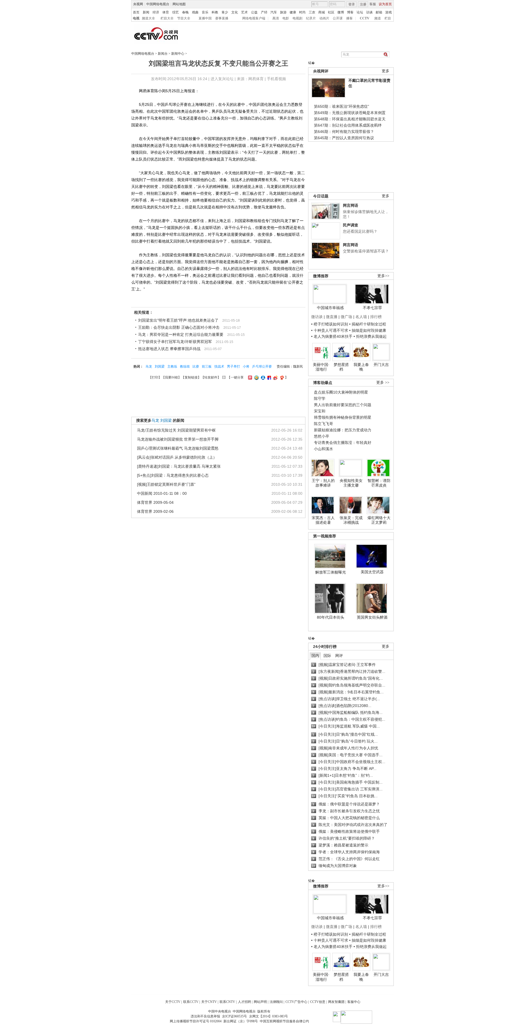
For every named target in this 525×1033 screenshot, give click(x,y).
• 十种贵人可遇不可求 (330, 330)
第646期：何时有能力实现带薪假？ (344, 131)
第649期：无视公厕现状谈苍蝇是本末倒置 (350, 112)
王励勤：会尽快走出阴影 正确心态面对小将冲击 (179, 327)
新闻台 (163, 54)
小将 (246, 366)
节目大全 (183, 18)
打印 (155, 377)
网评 (339, 655)
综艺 (175, 12)
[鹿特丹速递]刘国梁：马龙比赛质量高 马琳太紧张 (179, 466)
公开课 (338, 18)
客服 (372, 4)
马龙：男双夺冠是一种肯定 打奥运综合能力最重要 (180, 334)
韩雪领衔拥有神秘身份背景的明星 (342, 417)
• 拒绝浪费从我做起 (370, 336)
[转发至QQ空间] (256, 377)
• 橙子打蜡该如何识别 (329, 324)
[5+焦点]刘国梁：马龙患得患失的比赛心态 (173, 475)
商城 (321, 12)
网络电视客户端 (253, 18)
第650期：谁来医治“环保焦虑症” (341, 106)
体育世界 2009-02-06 (155, 511)
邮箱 (379, 12)
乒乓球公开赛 (262, 366)
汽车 (273, 12)
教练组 (185, 366)
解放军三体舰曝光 (330, 572)
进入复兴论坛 (222, 79)
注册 (363, 4)
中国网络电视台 (157, 4)
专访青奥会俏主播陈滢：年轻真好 (342, 442)
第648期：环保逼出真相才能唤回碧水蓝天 (350, 119)
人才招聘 (244, 1002)
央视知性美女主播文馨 (351, 483)
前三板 (207, 366)
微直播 (331, 317)
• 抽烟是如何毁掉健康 (367, 330)
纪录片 (311, 18)
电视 (136, 18)
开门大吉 (381, 364)
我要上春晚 (361, 367)
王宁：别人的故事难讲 (323, 483)
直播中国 (205, 18)
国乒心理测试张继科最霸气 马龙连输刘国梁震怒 (177, 448)
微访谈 (317, 317)
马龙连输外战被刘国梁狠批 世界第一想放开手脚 (177, 439)
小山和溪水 (323, 449)
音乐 (205, 12)
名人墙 (361, 317)
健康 (293, 12)
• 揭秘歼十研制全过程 (367, 324)
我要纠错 (171, 377)
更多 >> (382, 382)
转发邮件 (210, 377)
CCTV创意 (317, 1002)
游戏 (388, 12)
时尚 (302, 12)
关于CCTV (172, 1002)
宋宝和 (319, 411)
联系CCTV (191, 1002)
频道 (377, 18)
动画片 (324, 18)
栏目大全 (167, 18)
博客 (350, 12)
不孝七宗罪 (372, 307)
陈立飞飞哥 (323, 423)
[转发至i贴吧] (268, 377)
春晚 (185, 12)
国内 (315, 655)
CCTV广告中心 (296, 1002)
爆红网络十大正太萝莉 (379, 520)
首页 (136, 12)
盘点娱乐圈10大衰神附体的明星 (341, 392)
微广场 (346, 317)
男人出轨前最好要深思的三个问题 (342, 405)
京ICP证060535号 (234, 1016)
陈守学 (319, 398)
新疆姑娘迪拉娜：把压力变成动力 (342, 430)
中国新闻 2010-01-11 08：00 (162, 493)
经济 (156, 12)
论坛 (360, 12)
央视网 (138, 4)
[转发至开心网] (249, 377)
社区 (331, 12)
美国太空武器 (372, 572)
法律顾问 (276, 1002)
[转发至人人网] (262, 377)
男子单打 (233, 366)
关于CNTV (209, 1002)
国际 (327, 655)
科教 (215, 12)
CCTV (364, 18)
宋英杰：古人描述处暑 (323, 520)
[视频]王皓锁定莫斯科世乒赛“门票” (166, 484)
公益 (254, 12)
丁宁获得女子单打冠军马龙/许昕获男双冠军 (175, 341)
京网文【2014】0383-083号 (268, 1016)
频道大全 (148, 18)
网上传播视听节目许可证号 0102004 (195, 1021)
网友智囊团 (336, 1002)
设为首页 (385, 4)
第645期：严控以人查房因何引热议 (344, 138)
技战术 (219, 366)
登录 (351, 4)
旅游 (283, 12)
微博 (340, 12)
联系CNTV (227, 1002)
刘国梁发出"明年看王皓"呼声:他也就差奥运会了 (178, 320)
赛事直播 (221, 18)
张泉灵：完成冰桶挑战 (351, 520)
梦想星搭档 (341, 367)
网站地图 (179, 4)
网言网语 (350, 205)
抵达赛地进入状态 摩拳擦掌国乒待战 (169, 349)
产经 (264, 12)
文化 (234, 12)
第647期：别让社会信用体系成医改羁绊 (348, 125)
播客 (349, 18)
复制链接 (191, 377)
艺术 (244, 12)
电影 (285, 18)
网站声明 (260, 1002)
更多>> (383, 276)
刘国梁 (160, 366)
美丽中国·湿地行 (321, 367)
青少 (224, 12)
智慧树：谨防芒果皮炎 (379, 483)
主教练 (172, 366)
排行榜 (376, 317)
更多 (385, 71)
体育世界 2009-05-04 (155, 502)
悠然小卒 (321, 436)
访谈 (369, 12)
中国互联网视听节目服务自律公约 (284, 1021)
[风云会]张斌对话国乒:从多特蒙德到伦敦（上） (177, 457)
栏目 (387, 18)
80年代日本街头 (330, 617)
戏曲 (195, 12)
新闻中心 (177, 54)
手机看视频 (276, 79)
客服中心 (353, 1002)
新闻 (146, 12)
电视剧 (297, 18)
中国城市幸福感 (330, 307)
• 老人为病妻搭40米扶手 (331, 336)
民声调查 (350, 225)
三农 (312, 12)
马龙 (148, 366)
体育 (165, 12)
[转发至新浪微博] (275, 377)
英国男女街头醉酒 (372, 617)
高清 (275, 18)
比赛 (195, 366)
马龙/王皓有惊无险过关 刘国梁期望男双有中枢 (176, 430)
